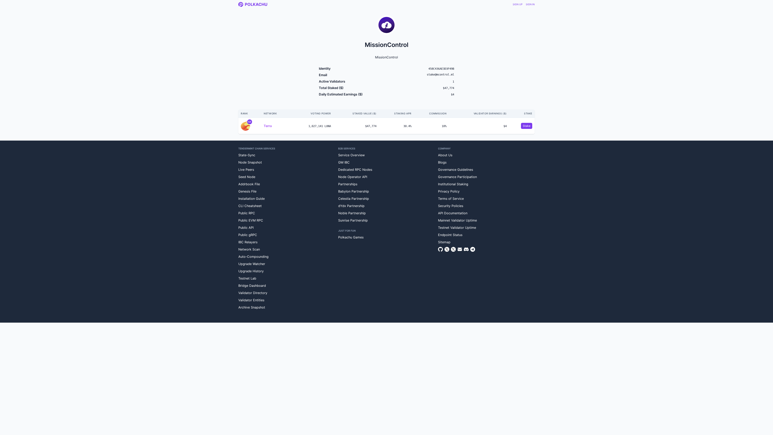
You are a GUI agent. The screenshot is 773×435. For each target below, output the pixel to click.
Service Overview (351, 155)
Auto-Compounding (253, 257)
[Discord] (466, 249)
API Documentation (452, 213)
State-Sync (246, 155)
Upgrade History (251, 271)
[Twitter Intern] (453, 249)
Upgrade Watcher (251, 264)
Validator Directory (252, 293)
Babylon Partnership (353, 191)
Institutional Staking (453, 184)
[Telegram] (472, 249)
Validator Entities (251, 300)
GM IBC (344, 162)
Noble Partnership (352, 213)
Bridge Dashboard (252, 286)
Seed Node (246, 177)
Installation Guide (251, 199)
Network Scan (249, 249)
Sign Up (518, 4)
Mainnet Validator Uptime (457, 220)
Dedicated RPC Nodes (355, 170)
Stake (526, 125)
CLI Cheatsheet (250, 206)
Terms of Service (451, 199)
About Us (445, 155)
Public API (246, 228)
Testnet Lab (247, 278)
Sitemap (444, 242)
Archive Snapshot (251, 307)
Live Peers (246, 170)
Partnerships (347, 184)
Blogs (442, 162)
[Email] (459, 249)
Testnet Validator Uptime (457, 228)
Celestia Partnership (353, 199)
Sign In (530, 4)
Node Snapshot (250, 162)
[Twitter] (446, 249)
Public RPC (246, 213)
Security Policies (450, 206)
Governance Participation (457, 177)
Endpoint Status (450, 235)
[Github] (440, 249)
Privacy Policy (449, 191)
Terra (268, 126)
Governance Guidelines (455, 170)
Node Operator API (352, 177)
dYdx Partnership (351, 206)
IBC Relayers (247, 242)
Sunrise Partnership (353, 220)
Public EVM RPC (250, 220)
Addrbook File (249, 184)
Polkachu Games (351, 237)
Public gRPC (247, 235)
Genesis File (247, 191)
